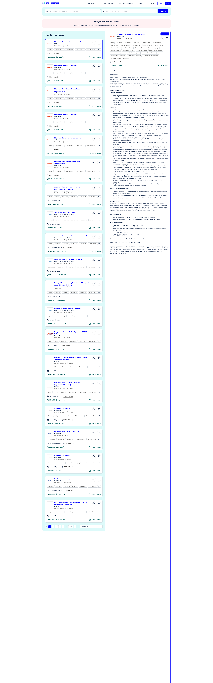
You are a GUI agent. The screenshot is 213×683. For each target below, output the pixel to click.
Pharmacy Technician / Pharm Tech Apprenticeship (67, 90)
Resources (150, 3)
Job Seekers (92, 3)
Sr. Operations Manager (62, 479)
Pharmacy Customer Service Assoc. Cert (68, 42)
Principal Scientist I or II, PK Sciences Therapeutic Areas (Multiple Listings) (72, 284)
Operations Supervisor (62, 408)
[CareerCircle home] (50, 3)
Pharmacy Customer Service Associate (68, 138)
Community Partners (126, 3)
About (140, 3)
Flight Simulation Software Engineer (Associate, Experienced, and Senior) (71, 503)
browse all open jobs (134, 25)
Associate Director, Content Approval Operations (71, 236)
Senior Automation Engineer (64, 212)
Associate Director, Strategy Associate (68, 259)
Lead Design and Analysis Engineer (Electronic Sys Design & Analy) (71, 358)
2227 (70, 526)
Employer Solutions (107, 3)
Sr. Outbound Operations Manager (66, 432)
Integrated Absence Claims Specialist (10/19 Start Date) (72, 333)
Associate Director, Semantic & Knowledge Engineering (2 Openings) (69, 188)
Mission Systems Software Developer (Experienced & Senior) (67, 384)
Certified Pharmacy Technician (65, 65)
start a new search (120, 25)
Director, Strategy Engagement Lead (67, 308)
